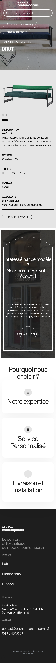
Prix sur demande (17, 217)
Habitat (7, 564)
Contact (27, 25)
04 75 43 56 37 (12, 633)
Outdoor (8, 584)
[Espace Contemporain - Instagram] (35, 25)
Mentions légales (28, 653)
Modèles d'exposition (17, 31)
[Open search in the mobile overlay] (28, 13)
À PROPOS (12, 24)
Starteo (22, 651)
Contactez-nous (28, 334)
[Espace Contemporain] (28, 4)
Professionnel (11, 574)
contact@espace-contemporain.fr (26, 629)
